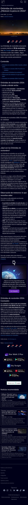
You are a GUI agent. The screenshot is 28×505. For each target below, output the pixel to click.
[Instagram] (7, 490)
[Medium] (14, 490)
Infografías (3, 475)
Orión (10, 160)
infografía (3, 259)
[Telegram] (16, 42)
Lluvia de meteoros (8, 16)
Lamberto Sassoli (14, 36)
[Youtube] (17, 490)
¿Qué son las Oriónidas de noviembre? (12, 72)
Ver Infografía (14, 291)
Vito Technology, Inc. (12, 339)
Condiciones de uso (15, 497)
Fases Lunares (4, 478)
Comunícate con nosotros (7, 483)
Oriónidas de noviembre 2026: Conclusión (13, 78)
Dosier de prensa (23, 497)
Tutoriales (3, 470)
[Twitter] (12, 42)
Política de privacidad (5, 497)
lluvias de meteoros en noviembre (9, 335)
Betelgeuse (17, 162)
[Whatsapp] (20, 42)
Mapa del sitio (14, 499)
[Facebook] (8, 42)
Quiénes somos (5, 480)
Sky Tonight (7, 50)
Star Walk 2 (14, 328)
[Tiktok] (20, 490)
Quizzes (3, 473)
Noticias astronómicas (7, 5)
